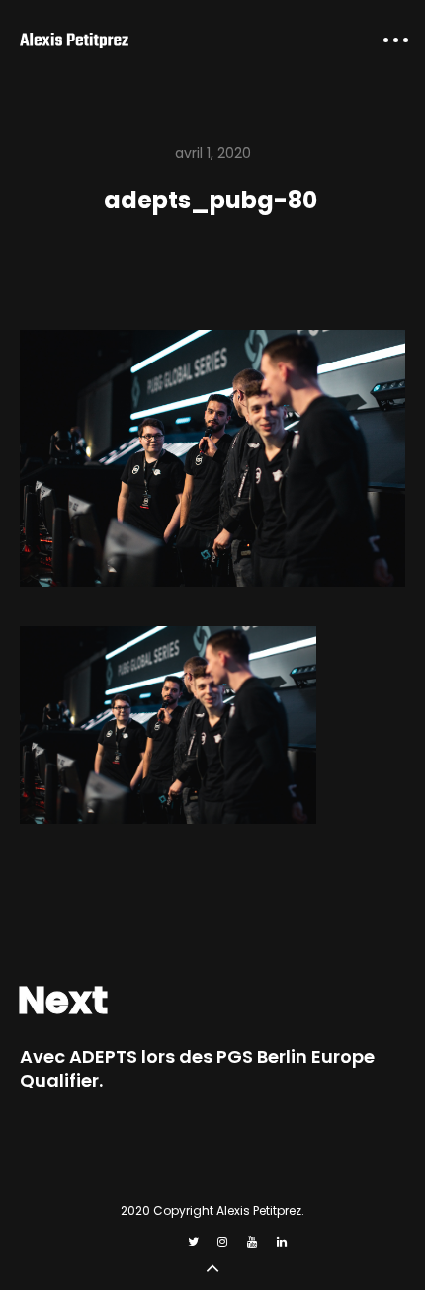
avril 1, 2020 (213, 153)
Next (63, 1000)
